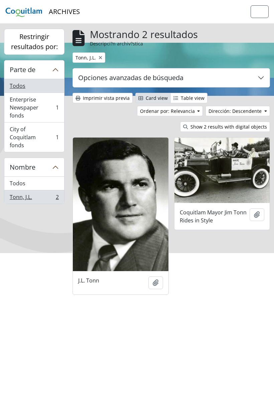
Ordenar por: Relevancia (168, 111)
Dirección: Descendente (236, 111)
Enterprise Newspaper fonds (34, 107)
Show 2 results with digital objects (228, 127)
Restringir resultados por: (34, 41)
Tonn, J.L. (34, 198)
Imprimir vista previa (106, 98)
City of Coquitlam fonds (34, 137)
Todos (17, 85)
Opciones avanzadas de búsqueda (130, 77)
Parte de (22, 69)
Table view (191, 98)
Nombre (22, 167)
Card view (156, 98)
